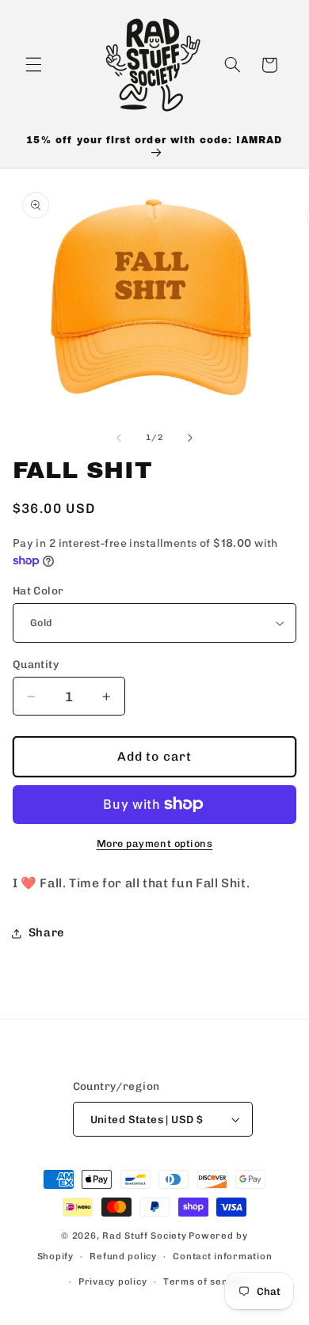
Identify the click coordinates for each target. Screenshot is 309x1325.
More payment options (155, 843)
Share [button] (46, 932)
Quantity (36, 664)
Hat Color (38, 590)
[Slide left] (118, 437)
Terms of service (205, 1281)
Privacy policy (112, 1281)
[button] (33, 65)
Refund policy (123, 1256)
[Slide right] (190, 437)
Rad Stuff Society (144, 1235)
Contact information (222, 1256)
